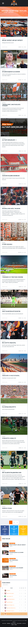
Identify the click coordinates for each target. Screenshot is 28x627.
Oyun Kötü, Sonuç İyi (9, 438)
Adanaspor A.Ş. (9, 613)
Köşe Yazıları (11, 12)
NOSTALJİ (24, 623)
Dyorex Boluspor (10, 602)
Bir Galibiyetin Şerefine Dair (11, 472)
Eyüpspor (8, 590)
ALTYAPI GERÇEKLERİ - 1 (9, 140)
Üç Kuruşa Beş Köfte (9, 407)
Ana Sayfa (5, 12)
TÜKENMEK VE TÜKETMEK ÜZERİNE (12, 277)
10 (23, 252)
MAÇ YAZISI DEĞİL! (13, 560)
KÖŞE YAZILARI (13, 623)
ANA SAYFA (4, 623)
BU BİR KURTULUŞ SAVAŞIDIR (16, 567)
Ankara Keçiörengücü (10, 599)
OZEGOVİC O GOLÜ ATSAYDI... (11, 375)
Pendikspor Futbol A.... (11, 610)
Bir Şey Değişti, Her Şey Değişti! (12, 40)
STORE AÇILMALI (7, 244)
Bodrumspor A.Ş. (10, 596)
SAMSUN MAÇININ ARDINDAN (11, 175)
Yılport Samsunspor (10, 593)
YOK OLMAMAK (13, 575)
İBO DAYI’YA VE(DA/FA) (9, 343)
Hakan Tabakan (12, 558)
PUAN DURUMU (19, 623)
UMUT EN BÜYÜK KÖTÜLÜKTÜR (11, 311)
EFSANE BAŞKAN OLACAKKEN (11, 71)
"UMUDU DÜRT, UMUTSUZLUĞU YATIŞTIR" (11, 105)
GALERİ (12, 624)
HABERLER (8, 623)
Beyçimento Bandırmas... (11, 607)
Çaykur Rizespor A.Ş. (10, 605)
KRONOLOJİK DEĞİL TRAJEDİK (11, 208)
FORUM (15, 624)
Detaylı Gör (5, 584)
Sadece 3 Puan (7, 508)
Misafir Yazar (12, 543)
